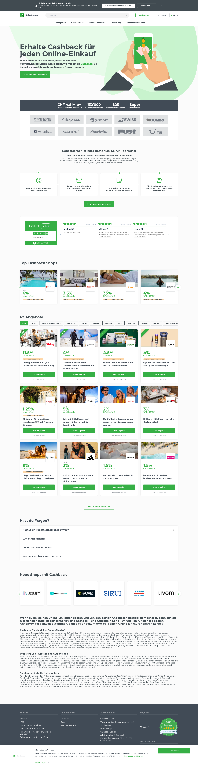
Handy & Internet (172, 323)
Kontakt (23, 719)
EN (177, 15)
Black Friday (29, 678)
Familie (96, 323)
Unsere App (116, 23)
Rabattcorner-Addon (136, 23)
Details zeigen (40, 762)
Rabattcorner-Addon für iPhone (35, 737)
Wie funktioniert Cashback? (32, 728)
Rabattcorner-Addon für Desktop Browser (35, 733)
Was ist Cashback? (97, 23)
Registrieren (144, 15)
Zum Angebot (39, 374)
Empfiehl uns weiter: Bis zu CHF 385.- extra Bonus (117, 739)
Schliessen (174, 751)
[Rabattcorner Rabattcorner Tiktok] (147, 727)
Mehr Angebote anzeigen (99, 506)
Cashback (87, 64)
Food (120, 323)
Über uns (65, 719)
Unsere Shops (77, 23)
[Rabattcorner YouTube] (141, 727)
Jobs (63, 722)
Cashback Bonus (108, 732)
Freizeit (131, 323)
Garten (156, 323)
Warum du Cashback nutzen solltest (117, 722)
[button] (20, 287)
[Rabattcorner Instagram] (144, 727)
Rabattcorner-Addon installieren (118, 5)
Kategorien (61, 23)
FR (174, 15)
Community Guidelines (30, 725)
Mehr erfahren (147, 5)
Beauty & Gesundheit (51, 323)
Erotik (84, 323)
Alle (24, 323)
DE (172, 15)
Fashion (108, 323)
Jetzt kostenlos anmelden (35, 75)
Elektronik (71, 323)
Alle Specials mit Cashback (112, 735)
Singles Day (105, 725)
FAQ (22, 722)
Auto (34, 323)
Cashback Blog (107, 719)
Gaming (144, 323)
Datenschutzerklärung (133, 756)
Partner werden (68, 725)
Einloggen (162, 15)
